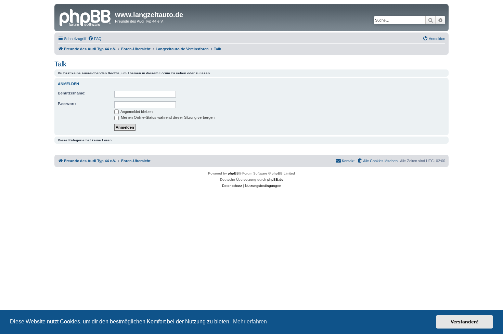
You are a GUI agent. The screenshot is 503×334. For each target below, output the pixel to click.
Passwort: (67, 104)
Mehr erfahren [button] (250, 321)
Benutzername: (72, 93)
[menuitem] (95, 39)
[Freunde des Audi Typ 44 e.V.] (85, 17)
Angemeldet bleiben (136, 112)
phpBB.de (275, 179)
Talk (60, 64)
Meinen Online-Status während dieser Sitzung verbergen (167, 117)
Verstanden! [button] (465, 321)
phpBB (233, 173)
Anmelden (68, 84)
